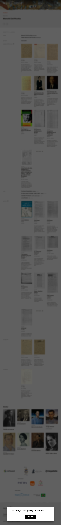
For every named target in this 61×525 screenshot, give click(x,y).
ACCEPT (30, 516)
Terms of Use (31, 511)
